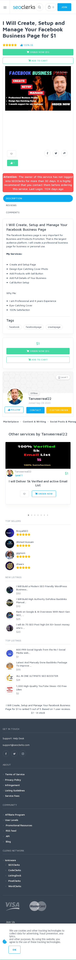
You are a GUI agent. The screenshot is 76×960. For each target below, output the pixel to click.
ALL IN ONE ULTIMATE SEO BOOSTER (37, 675)
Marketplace (11, 421)
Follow (15, 409)
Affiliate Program (15, 814)
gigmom (20, 552)
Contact (35, 410)
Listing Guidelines (15, 790)
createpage (54, 327)
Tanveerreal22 (39, 398)
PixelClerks (14, 880)
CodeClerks (14, 870)
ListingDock (14, 875)
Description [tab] (14, 198)
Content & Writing (34, 421)
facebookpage (34, 327)
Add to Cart (39, 60)
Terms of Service (15, 774)
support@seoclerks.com (16, 744)
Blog (8, 841)
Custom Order (59, 410)
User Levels (11, 819)
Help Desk (18, 738)
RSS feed (10, 830)
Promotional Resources (18, 825)
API (7, 836)
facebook (14, 327)
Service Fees (12, 795)
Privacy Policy (13, 779)
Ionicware (10, 860)
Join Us (10, 922)
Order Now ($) (39, 52)
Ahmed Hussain (25, 541)
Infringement (12, 785)
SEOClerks (14, 864)
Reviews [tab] (11, 205)
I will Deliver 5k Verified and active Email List (38, 483)
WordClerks (14, 886)
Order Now (45, 493)
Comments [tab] (13, 212)
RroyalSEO (22, 530)
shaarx (20, 563)
